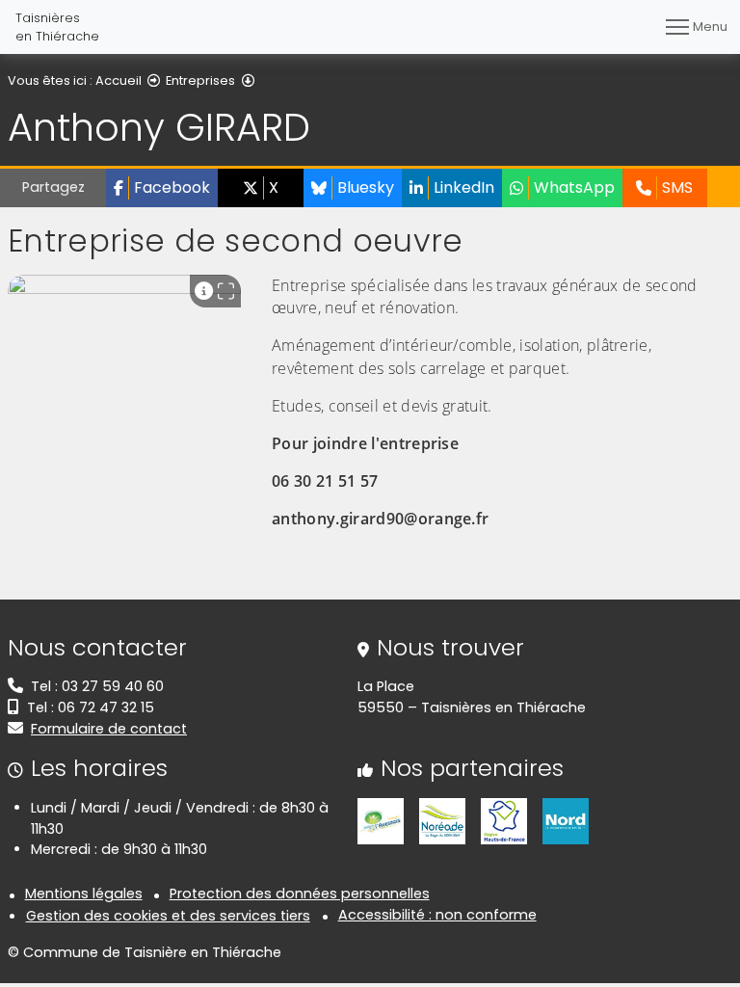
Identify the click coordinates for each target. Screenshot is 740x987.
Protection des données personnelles (300, 893)
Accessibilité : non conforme (437, 914)
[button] (162, 188)
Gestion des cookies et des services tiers (168, 915)
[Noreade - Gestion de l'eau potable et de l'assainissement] (442, 820)
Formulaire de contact (109, 728)
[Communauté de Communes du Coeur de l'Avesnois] (380, 820)
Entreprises (200, 80)
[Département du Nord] (565, 820)
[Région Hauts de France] (504, 820)
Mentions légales (84, 893)
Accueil (118, 80)
